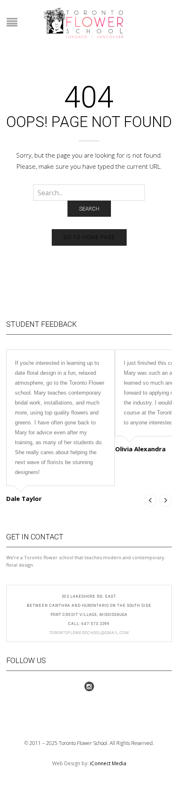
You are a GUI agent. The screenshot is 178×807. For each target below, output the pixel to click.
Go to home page (89, 237)
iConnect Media (108, 763)
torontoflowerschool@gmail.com (89, 633)
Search (89, 209)
